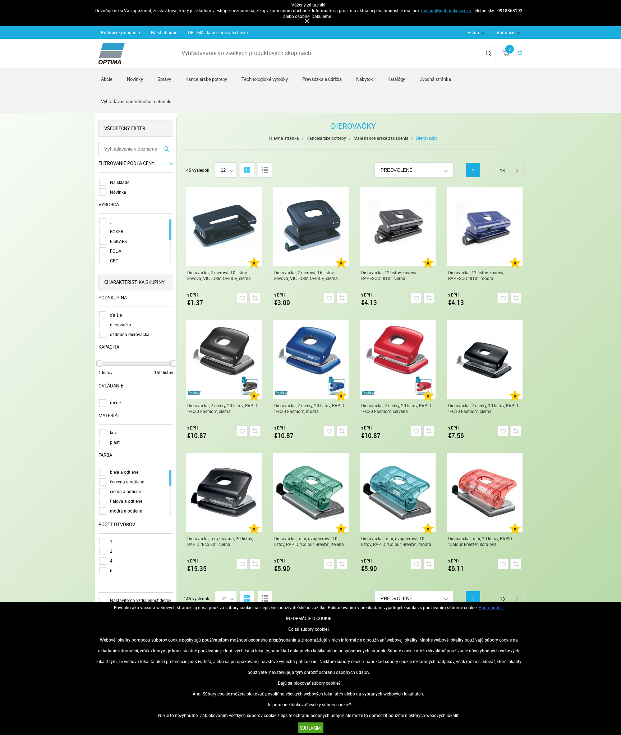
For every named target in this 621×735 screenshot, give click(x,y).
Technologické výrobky (265, 79)
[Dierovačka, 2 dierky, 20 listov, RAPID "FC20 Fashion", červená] (398, 359)
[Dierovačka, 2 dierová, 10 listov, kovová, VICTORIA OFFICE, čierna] (224, 226)
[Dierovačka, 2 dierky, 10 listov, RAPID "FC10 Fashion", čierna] (485, 359)
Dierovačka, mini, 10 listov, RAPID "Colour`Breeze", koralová (480, 541)
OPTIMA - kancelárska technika (218, 32)
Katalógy (396, 79)
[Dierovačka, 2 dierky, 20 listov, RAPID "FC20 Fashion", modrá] (311, 359)
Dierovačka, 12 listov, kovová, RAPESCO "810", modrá (476, 275)
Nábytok (364, 79)
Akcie (106, 79)
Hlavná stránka (284, 138)
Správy (164, 79)
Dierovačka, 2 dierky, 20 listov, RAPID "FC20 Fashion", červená (396, 408)
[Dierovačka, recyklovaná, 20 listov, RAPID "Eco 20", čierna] (224, 492)
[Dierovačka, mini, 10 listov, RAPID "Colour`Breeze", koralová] (485, 492)
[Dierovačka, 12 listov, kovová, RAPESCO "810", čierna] (398, 226)
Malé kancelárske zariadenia (381, 138)
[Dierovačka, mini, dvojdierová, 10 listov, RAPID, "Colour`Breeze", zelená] (311, 492)
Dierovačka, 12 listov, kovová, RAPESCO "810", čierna (389, 275)
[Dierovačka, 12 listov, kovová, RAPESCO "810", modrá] (485, 226)
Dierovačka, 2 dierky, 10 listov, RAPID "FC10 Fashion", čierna (483, 408)
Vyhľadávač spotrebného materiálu (136, 101)
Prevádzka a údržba (322, 79)
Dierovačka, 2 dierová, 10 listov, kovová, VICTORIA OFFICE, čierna (219, 275)
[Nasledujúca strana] (517, 170)
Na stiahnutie (164, 32)
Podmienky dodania (120, 32)
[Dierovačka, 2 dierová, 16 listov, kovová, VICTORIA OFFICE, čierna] (311, 226)
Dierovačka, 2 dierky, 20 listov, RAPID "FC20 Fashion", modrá (309, 408)
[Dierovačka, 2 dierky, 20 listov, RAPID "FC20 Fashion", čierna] (224, 359)
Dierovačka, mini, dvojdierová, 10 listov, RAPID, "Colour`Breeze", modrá (396, 541)
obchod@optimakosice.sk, (446, 10)
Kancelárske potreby (206, 79)
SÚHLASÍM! (311, 728)
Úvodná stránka (435, 79)
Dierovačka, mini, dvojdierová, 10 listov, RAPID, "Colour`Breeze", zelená (309, 541)
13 (502, 170)
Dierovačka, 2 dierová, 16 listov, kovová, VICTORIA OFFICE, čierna (306, 275)
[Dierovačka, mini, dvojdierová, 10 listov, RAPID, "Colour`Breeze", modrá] (398, 492)
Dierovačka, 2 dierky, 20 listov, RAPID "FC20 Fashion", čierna (222, 408)
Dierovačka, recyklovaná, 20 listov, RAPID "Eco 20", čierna (220, 541)
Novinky (135, 79)
